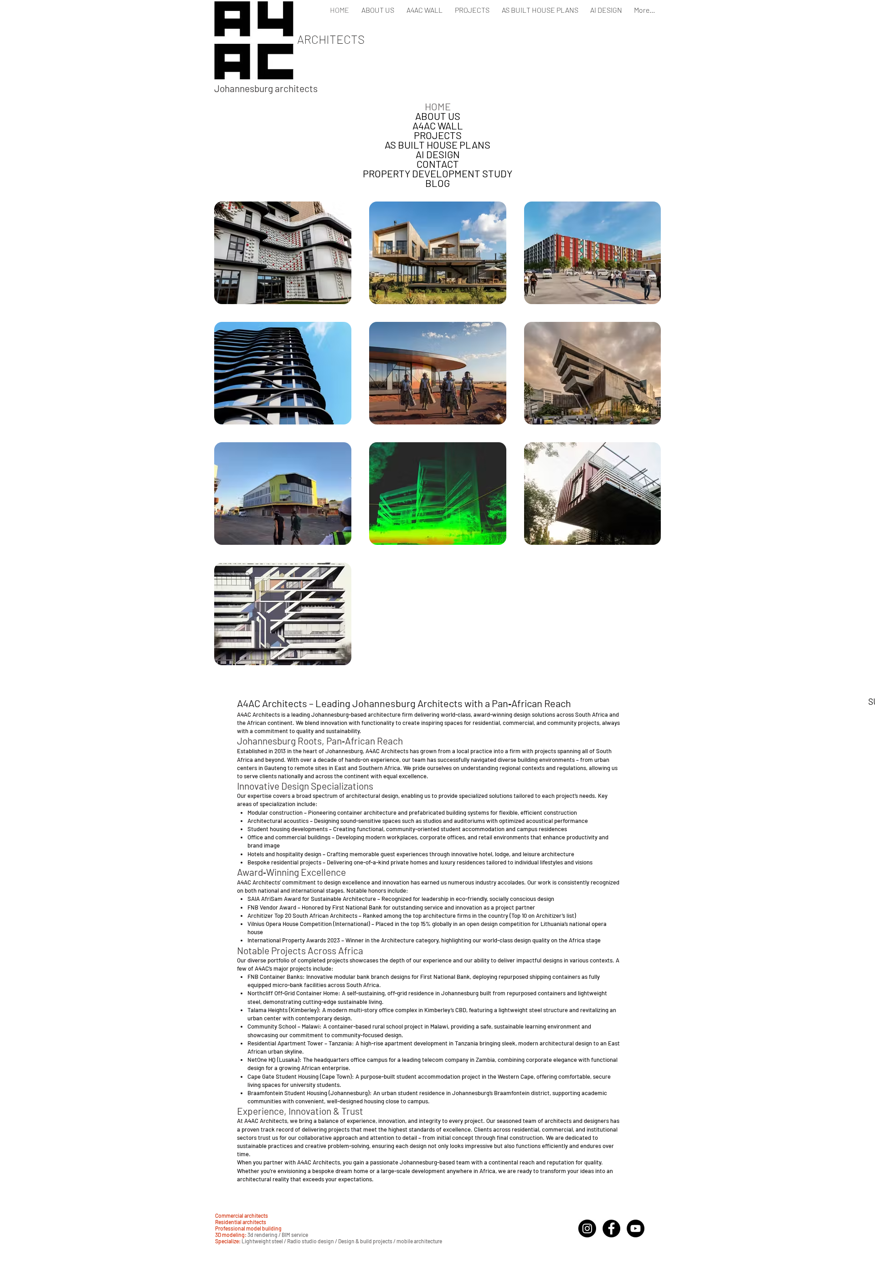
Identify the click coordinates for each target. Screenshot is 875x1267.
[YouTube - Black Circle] (635, 1228)
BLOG (437, 183)
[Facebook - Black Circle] (611, 1228)
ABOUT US (437, 116)
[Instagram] (587, 1228)
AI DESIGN (438, 154)
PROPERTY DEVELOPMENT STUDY (437, 173)
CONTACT (438, 164)
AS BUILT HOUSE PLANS (437, 145)
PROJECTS (438, 135)
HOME (438, 106)
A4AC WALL (437, 125)
